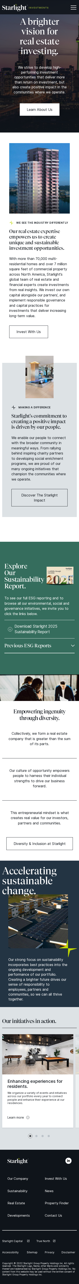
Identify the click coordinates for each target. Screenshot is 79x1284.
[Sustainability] (18, 1191)
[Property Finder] (58, 1203)
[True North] (45, 1241)
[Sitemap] (33, 1252)
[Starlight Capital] (15, 1241)
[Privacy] (50, 1252)
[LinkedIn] (68, 1161)
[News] (49, 1191)
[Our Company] (18, 1178)
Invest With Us (28, 332)
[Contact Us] (54, 1215)
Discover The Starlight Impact (39, 497)
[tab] (30, 1136)
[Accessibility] (11, 1252)
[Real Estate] (17, 1203)
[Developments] (19, 1215)
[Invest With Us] (57, 1178)
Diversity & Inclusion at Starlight (40, 843)
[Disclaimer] (69, 1252)
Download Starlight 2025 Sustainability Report (35, 629)
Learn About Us (39, 109)
